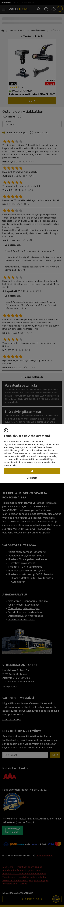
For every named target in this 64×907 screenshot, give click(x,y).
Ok (32, 471)
